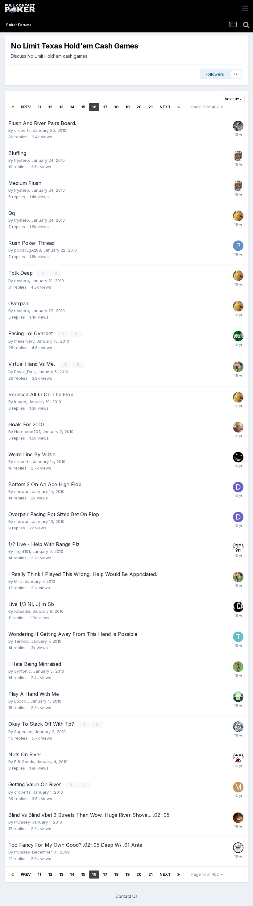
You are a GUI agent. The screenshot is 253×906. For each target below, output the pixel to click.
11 (39, 107)
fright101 (22, 551)
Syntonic (22, 671)
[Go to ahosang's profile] (238, 847)
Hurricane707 (27, 431)
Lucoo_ (21, 701)
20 (139, 107)
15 (83, 107)
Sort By (232, 99)
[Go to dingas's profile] (238, 487)
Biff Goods (24, 761)
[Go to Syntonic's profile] (238, 457)
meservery (24, 341)
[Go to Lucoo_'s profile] (238, 696)
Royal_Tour (24, 371)
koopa (20, 401)
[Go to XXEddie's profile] (238, 336)
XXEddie (22, 611)
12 (50, 107)
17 (105, 107)
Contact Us (126, 896)
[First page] (12, 107)
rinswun (22, 491)
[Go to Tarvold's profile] (238, 637)
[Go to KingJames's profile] (238, 156)
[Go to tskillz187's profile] (238, 667)
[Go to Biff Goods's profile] (238, 817)
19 (127, 107)
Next (165, 107)
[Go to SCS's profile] (238, 126)
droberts (22, 130)
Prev (26, 107)
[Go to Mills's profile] (238, 787)
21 (150, 107)
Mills (18, 581)
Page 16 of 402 (206, 107)
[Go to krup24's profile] (238, 726)
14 (72, 107)
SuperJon (23, 731)
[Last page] (178, 107)
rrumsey (22, 822)
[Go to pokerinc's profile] (238, 607)
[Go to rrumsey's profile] (238, 216)
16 (94, 107)
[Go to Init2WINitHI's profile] (238, 366)
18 (116, 107)
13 (61, 107)
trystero (21, 160)
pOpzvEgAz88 (27, 250)
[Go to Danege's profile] (238, 427)
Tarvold (21, 641)
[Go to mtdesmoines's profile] (238, 547)
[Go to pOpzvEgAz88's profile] (238, 245)
